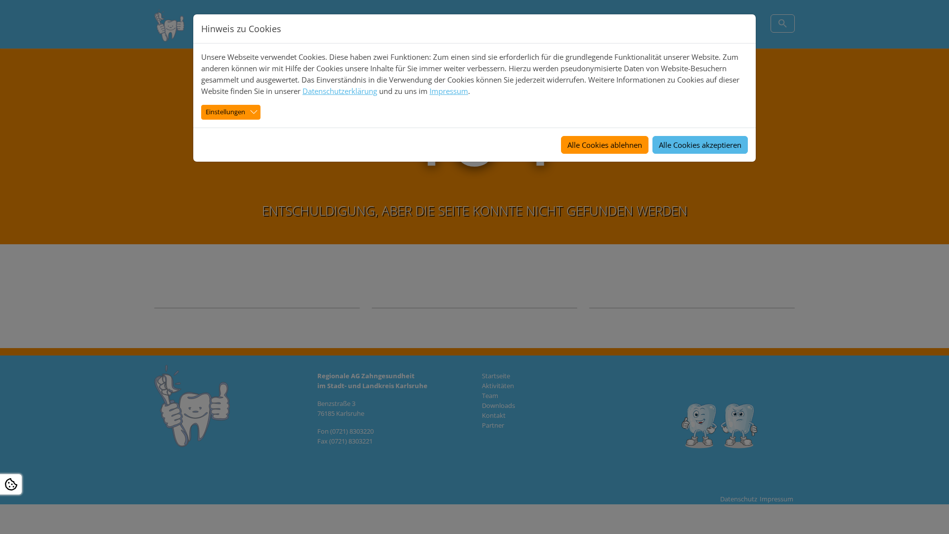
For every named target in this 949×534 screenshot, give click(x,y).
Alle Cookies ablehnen (604, 145)
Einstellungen (225, 111)
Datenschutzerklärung (339, 91)
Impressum (449, 91)
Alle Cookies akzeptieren (700, 145)
